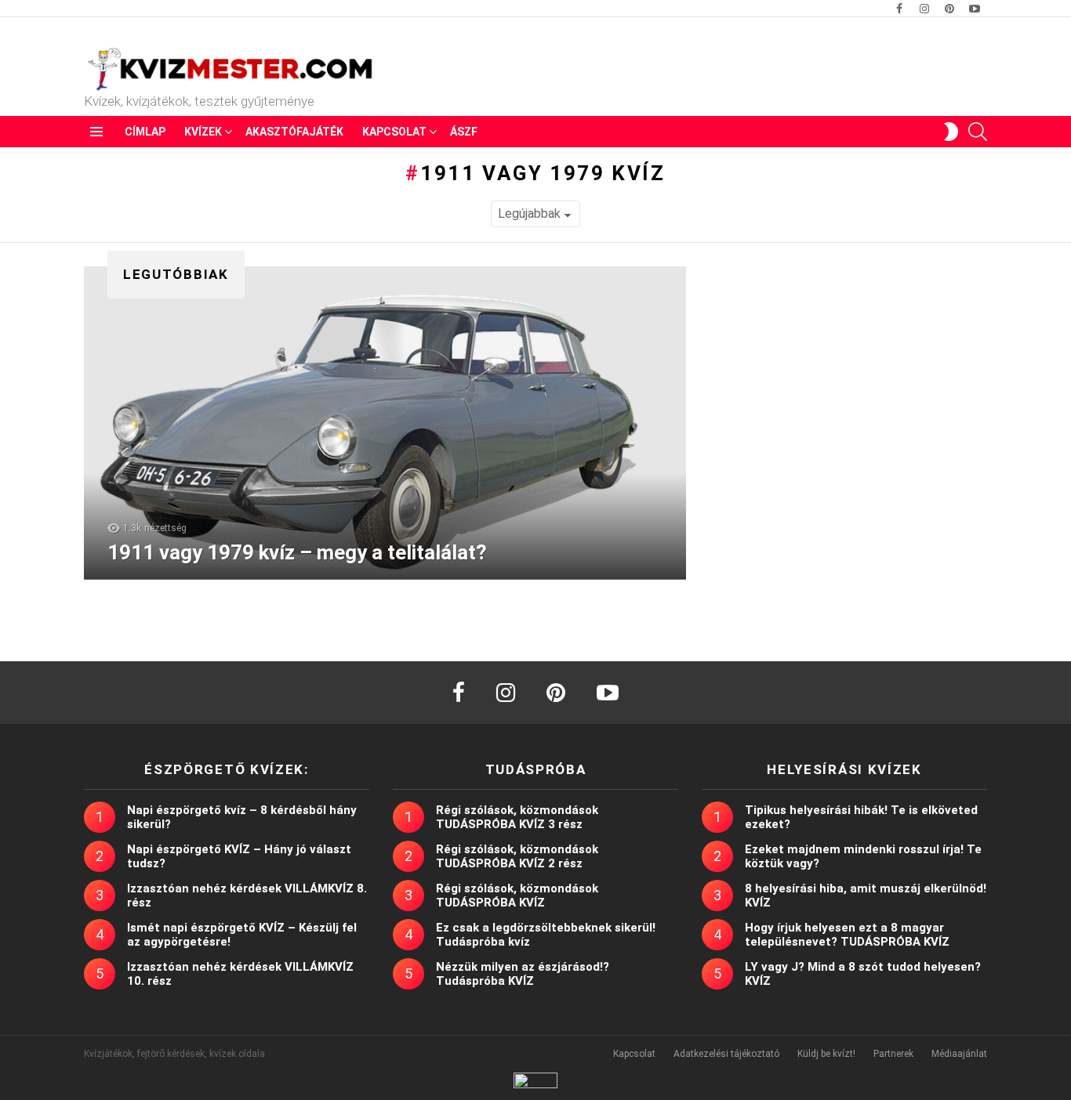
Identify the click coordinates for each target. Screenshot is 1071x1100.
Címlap (145, 131)
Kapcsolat (394, 131)
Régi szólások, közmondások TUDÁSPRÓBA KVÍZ (517, 895)
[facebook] (458, 692)
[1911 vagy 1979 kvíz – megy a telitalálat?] (385, 423)
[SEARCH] (977, 131)
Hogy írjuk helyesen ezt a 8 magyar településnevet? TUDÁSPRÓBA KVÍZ (847, 935)
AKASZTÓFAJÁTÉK (294, 131)
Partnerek (893, 1053)
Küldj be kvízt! (826, 1053)
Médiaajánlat (959, 1053)
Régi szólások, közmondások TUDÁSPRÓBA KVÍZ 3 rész (517, 817)
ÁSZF (463, 131)
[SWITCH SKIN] (951, 131)
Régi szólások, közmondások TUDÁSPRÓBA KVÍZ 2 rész (517, 856)
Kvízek (203, 131)
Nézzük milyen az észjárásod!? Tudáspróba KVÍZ (522, 974)
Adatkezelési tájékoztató (726, 1053)
